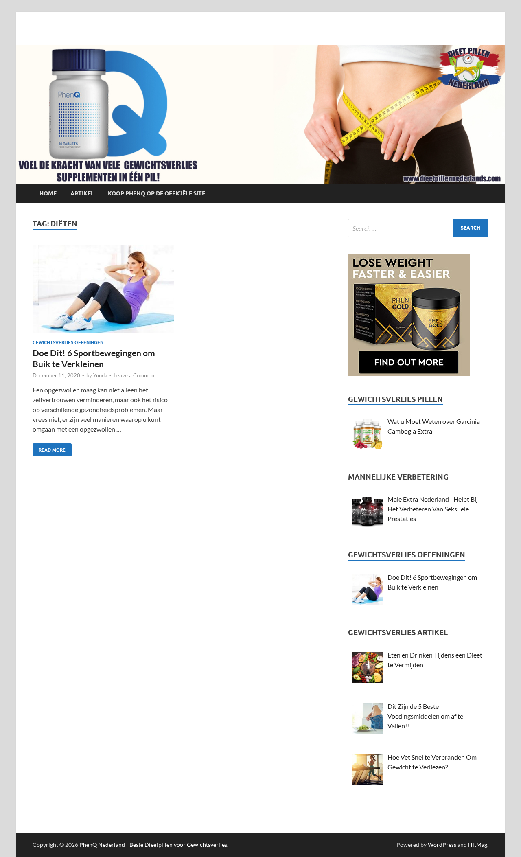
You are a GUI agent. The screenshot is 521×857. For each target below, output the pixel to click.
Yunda (100, 375)
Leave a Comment (135, 375)
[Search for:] (418, 228)
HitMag (477, 844)
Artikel (82, 193)
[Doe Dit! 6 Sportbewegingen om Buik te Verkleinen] (103, 292)
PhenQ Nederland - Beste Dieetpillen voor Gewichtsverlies (153, 844)
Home (48, 193)
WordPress (442, 844)
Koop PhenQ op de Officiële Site (156, 193)
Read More (49, 448)
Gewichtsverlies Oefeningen (68, 342)
